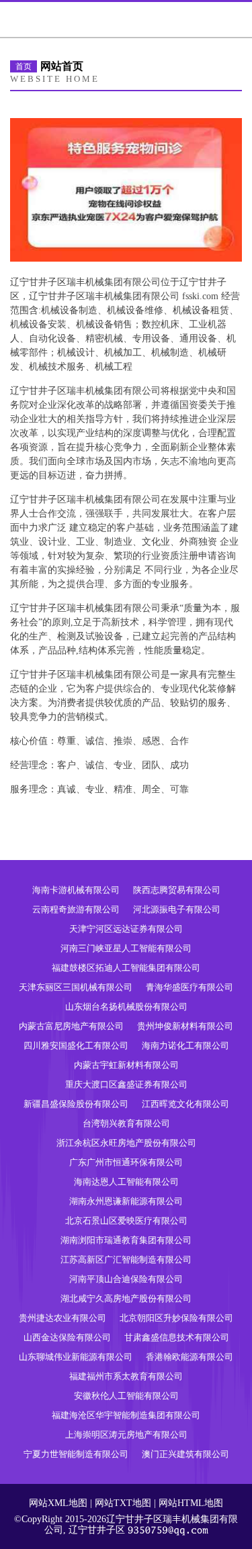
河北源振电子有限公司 (176, 909)
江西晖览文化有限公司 (185, 1104)
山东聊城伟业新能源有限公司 (75, 1356)
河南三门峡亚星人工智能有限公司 (126, 948)
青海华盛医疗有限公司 (189, 987)
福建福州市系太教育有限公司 (126, 1376)
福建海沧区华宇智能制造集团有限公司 (126, 1415)
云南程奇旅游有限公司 (76, 909)
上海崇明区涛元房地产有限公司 (126, 1434)
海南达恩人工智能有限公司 (126, 1181)
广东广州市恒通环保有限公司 (126, 1162)
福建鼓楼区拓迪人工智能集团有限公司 (126, 967)
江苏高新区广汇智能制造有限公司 (126, 1259)
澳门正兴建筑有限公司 (185, 1454)
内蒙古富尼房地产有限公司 (71, 1026)
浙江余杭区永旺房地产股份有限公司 (126, 1142)
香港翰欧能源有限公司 (189, 1356)
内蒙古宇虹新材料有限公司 (126, 1065)
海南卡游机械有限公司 (76, 890)
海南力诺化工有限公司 (185, 1045)
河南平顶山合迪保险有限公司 (126, 1279)
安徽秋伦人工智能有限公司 (126, 1395)
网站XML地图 (58, 1503)
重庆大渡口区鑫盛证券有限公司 (126, 1084)
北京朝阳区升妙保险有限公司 (176, 1318)
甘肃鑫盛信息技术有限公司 (176, 1337)
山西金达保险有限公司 (67, 1337)
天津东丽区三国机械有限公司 (75, 987)
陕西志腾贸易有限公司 (176, 890)
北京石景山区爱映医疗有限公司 (126, 1220)
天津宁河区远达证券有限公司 (126, 928)
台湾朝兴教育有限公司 (126, 1123)
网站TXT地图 (123, 1503)
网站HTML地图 (191, 1503)
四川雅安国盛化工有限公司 (76, 1045)
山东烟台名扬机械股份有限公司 (126, 1006)
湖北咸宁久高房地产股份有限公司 (126, 1298)
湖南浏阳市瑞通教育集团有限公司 (126, 1240)
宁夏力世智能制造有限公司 (76, 1454)
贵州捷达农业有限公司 (62, 1318)
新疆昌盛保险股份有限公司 (76, 1104)
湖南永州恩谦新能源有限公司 (126, 1201)
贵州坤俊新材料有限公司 (185, 1026)
